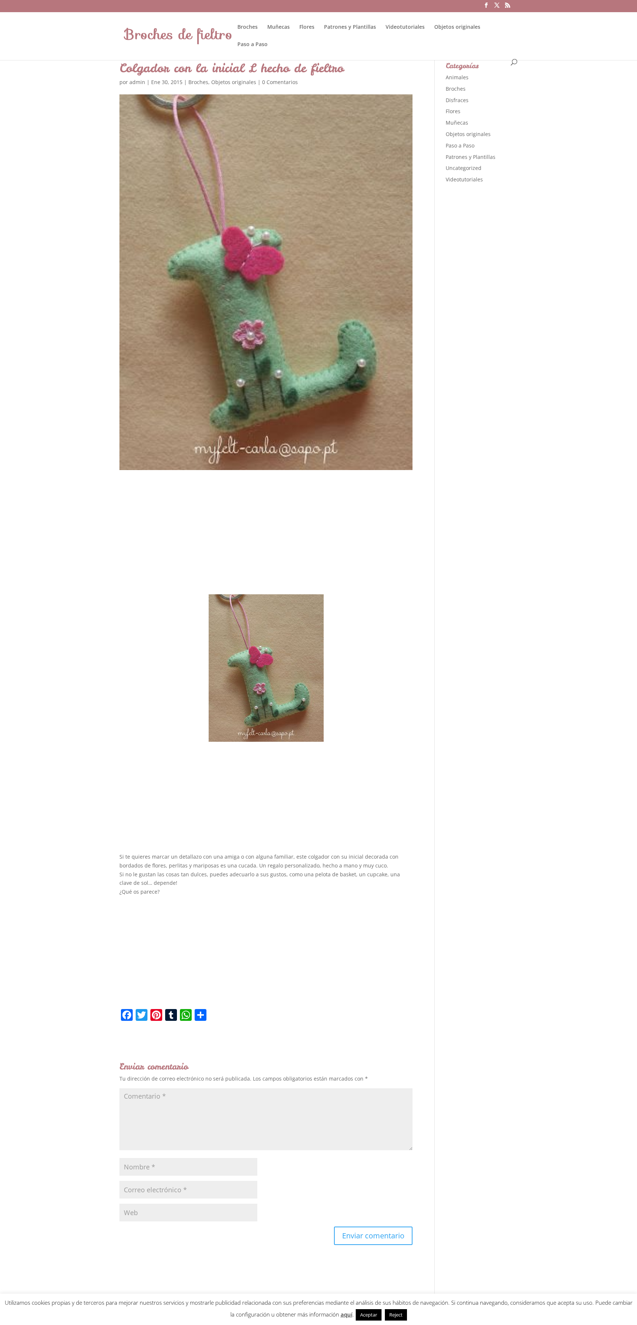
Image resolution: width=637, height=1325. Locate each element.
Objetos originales (457, 27)
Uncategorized (463, 167)
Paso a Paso (252, 45)
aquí (346, 1314)
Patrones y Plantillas (350, 27)
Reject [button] (396, 1314)
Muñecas (278, 27)
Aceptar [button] (368, 1314)
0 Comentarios (280, 82)
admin (137, 82)
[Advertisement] (266, 539)
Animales (457, 77)
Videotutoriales (405, 27)
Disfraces (457, 100)
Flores (306, 27)
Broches (247, 27)
